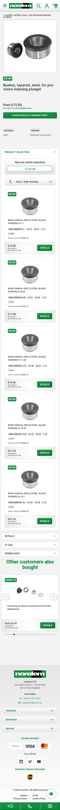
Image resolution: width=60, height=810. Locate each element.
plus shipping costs (23, 108)
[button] (6, 634)
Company (11, 710)
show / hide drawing (26, 181)
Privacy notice (20, 798)
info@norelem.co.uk (32, 702)
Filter (32, 169)
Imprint (23, 795)
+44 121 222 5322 (32, 698)
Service (10, 728)
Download (11, 719)
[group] (30, 603)
